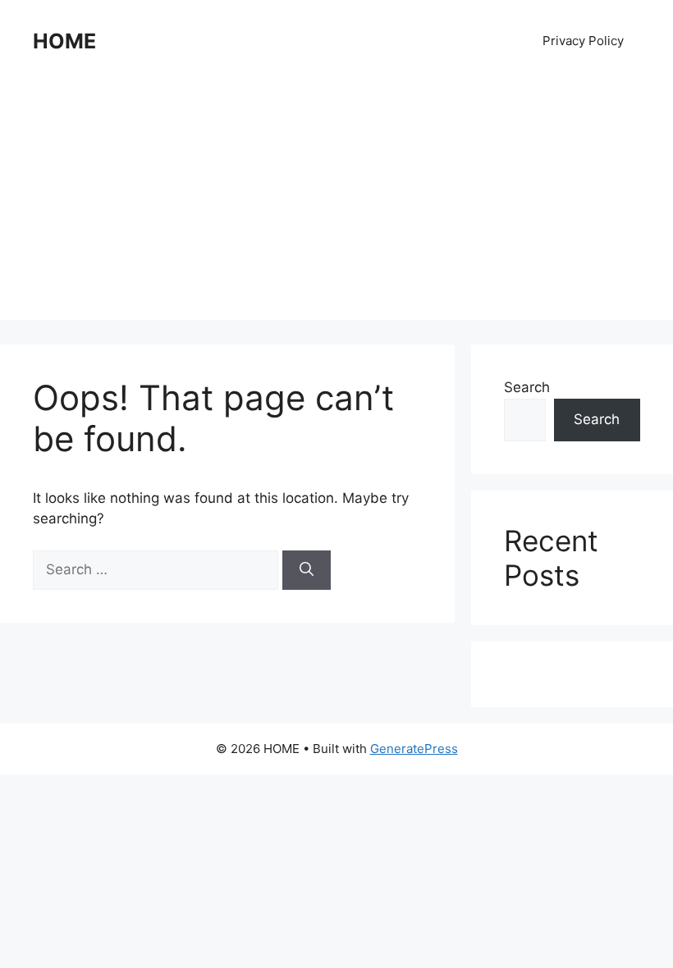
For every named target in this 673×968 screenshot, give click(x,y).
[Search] (306, 570)
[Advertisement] (336, 205)
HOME (64, 41)
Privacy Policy (583, 40)
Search (527, 387)
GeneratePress (414, 748)
